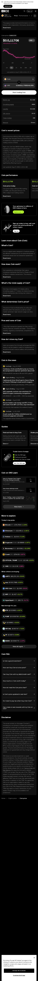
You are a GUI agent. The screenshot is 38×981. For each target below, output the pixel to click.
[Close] (34, 958)
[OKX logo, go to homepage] (5, 11)
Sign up (29, 11)
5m (12, 67)
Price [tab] (16, 16)
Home (3, 798)
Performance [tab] (23, 16)
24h (26, 67)
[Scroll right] (31, 16)
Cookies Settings (19, 975)
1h (16, 67)
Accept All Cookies (19, 970)
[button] (24, 11)
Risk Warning (7, 770)
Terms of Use (28, 768)
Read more (7, 27)
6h (21, 67)
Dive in (5, 443)
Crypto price (12, 798)
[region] (19, 968)
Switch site (8, 6)
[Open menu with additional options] (36, 11)
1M (30, 67)
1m (7, 67)
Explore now (17, 212)
